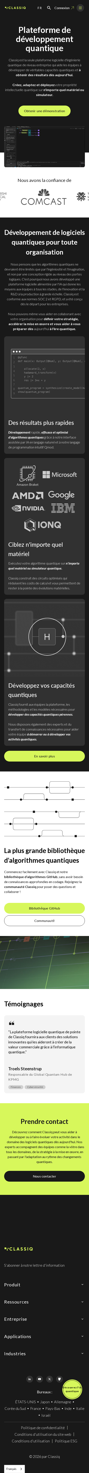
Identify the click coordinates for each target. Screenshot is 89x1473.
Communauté (44, 921)
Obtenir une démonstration (44, 111)
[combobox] (14, 1469)
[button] (40, 8)
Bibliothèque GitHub (44, 908)
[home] (15, 8)
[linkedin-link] (29, 1379)
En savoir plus (44, 756)
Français (11, 1469)
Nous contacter (44, 1176)
